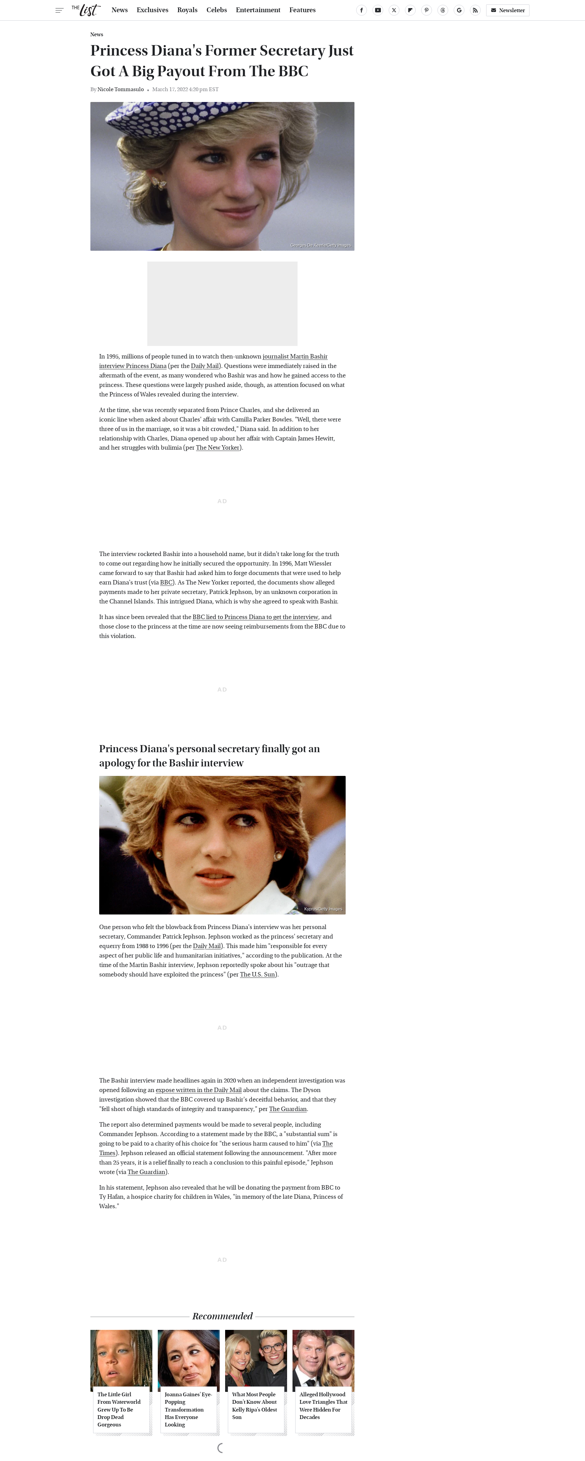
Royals (187, 10)
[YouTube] (377, 10)
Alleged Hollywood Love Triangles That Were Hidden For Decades (323, 1405)
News (120, 10)
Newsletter (512, 10)
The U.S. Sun (257, 974)
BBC (166, 582)
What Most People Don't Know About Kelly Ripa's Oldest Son (254, 1405)
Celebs (217, 10)
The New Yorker (217, 447)
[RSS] (475, 10)
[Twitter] (394, 10)
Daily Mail (205, 366)
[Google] (459, 10)
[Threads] (442, 10)
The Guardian (288, 1109)
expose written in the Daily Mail (199, 1090)
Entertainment (258, 10)
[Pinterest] (426, 10)
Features (302, 10)
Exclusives (153, 10)
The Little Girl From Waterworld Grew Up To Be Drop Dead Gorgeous (119, 1409)
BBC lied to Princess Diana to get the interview (255, 617)
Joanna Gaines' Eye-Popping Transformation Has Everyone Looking (188, 1409)
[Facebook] (361, 10)
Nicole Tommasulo (121, 89)
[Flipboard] (410, 10)
